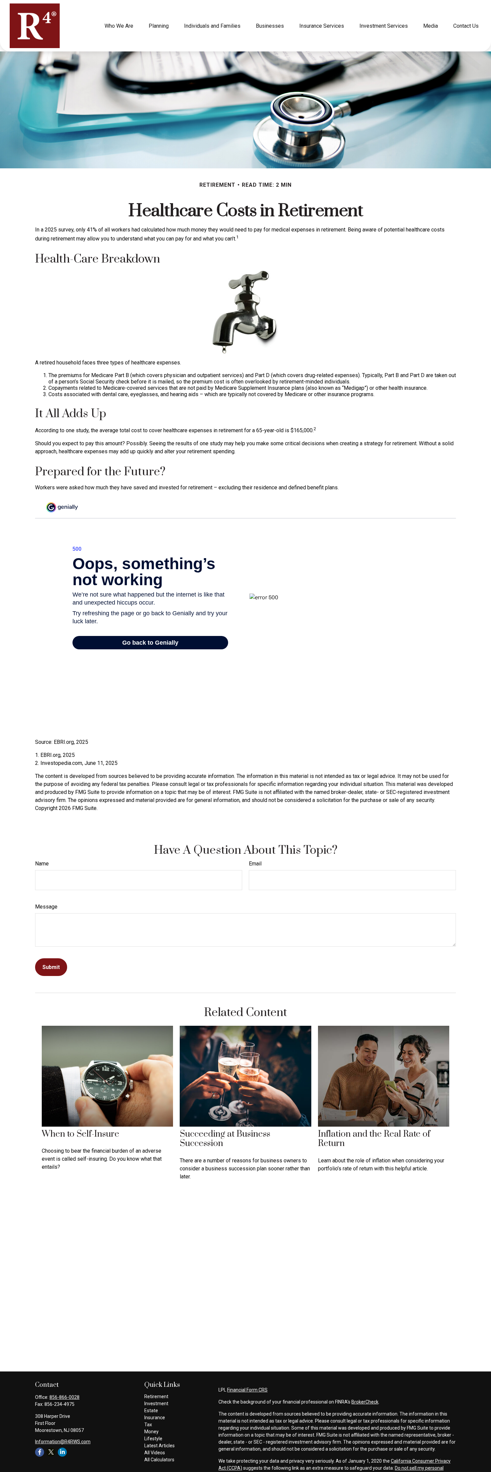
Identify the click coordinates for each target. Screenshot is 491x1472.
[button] (119, 26)
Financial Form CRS (247, 1390)
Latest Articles (159, 1445)
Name (42, 863)
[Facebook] (39, 1452)
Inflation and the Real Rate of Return (374, 1139)
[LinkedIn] (62, 1452)
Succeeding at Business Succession (225, 1139)
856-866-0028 (64, 1397)
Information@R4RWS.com (63, 1441)
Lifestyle (153, 1438)
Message (46, 907)
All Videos (154, 1452)
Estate (151, 1410)
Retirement (156, 1396)
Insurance (154, 1417)
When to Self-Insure (80, 1134)
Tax (148, 1424)
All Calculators (159, 1459)
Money (151, 1431)
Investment (156, 1403)
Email (255, 863)
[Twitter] (50, 1452)
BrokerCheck (364, 1402)
